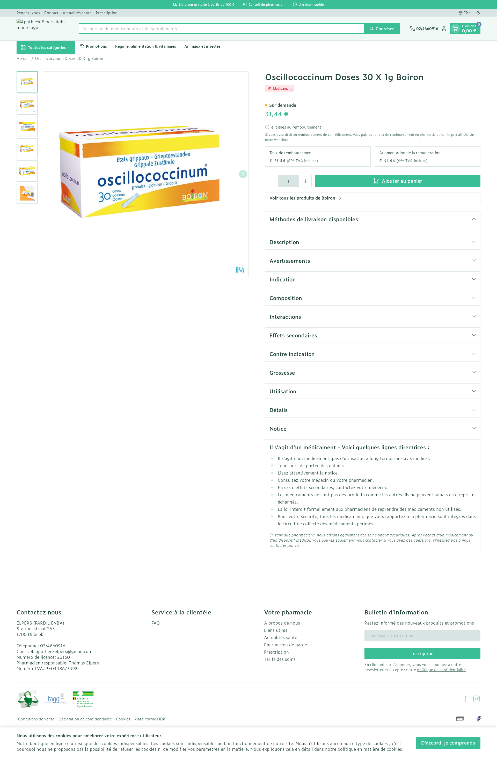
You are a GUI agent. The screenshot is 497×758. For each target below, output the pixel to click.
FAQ (155, 623)
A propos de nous (282, 623)
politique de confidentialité (441, 669)
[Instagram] (476, 699)
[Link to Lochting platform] (479, 719)
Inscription (422, 653)
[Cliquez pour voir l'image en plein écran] (145, 174)
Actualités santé (77, 12)
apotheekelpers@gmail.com (64, 651)
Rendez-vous (28, 12)
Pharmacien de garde (285, 644)
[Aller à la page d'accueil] (42, 28)
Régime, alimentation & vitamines (145, 46)
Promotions (96, 46)
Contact (51, 12)
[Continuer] (243, 174)
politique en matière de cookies (370, 749)
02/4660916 (52, 645)
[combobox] (221, 28)
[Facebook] (466, 699)
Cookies (123, 718)
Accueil (23, 58)
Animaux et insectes (202, 46)
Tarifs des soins (280, 659)
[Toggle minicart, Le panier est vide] (455, 28)
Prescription (107, 12)
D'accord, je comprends (448, 742)
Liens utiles (275, 630)
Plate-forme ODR (149, 718)
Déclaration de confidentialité (85, 718)
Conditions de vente (36, 718)
